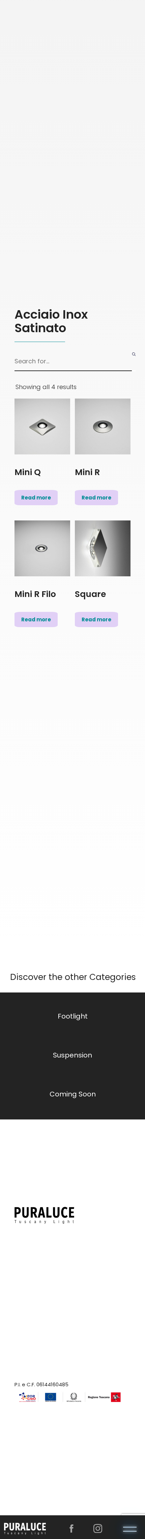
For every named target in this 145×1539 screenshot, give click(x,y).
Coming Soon (73, 1094)
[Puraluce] (25, 1527)
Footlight (73, 1016)
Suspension (72, 1055)
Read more (36, 497)
